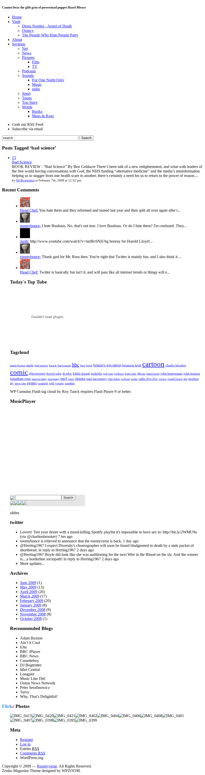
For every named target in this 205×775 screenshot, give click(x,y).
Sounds (28, 75)
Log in (25, 744)
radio (36, 89)
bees (82, 365)
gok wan (108, 373)
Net (25, 48)
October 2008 (31, 619)
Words (27, 107)
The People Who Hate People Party (50, 35)
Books (37, 111)
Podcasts (29, 71)
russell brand (175, 379)
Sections (18, 44)
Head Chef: (29, 210)
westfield (43, 383)
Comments (32, 753)
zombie (70, 383)
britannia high (131, 365)
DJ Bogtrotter (25, 180)
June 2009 (28, 583)
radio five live (148, 379)
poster (134, 379)
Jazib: (24, 241)
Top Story (30, 102)
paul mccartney (96, 379)
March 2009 (29, 596)
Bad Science (22, 162)
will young (56, 383)
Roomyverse (47, 766)
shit (185, 379)
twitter (32, 383)
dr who (67, 373)
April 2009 (28, 592)
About (17, 39)
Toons (27, 98)
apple (30, 365)
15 (14, 157)
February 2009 (31, 601)
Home (17, 17)
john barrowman (171, 373)
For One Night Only (48, 80)
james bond (153, 373)
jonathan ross (20, 378)
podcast (125, 379)
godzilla (96, 373)
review (162, 379)
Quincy (28, 30)
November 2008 (33, 614)
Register (26, 740)
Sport (26, 93)
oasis (71, 379)
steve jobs (20, 383)
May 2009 (28, 587)
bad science (41, 365)
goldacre (119, 373)
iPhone (141, 373)
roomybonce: (30, 226)
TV (35, 66)
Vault (16, 21)
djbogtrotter (37, 373)
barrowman (64, 365)
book (89, 365)
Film (35, 62)
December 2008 (32, 610)
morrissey (53, 379)
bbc (75, 364)
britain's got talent (107, 365)
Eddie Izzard (81, 373)
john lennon (192, 373)
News (26, 53)
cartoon (153, 364)
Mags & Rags (43, 116)
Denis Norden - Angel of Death (47, 26)
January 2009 (30, 605)
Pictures (28, 57)
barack (53, 365)
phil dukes (114, 379)
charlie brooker (176, 365)
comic (19, 372)
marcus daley (39, 379)
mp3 (63, 378)
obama (80, 378)
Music (37, 84)
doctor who (54, 373)
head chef (130, 373)
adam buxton (17, 365)
